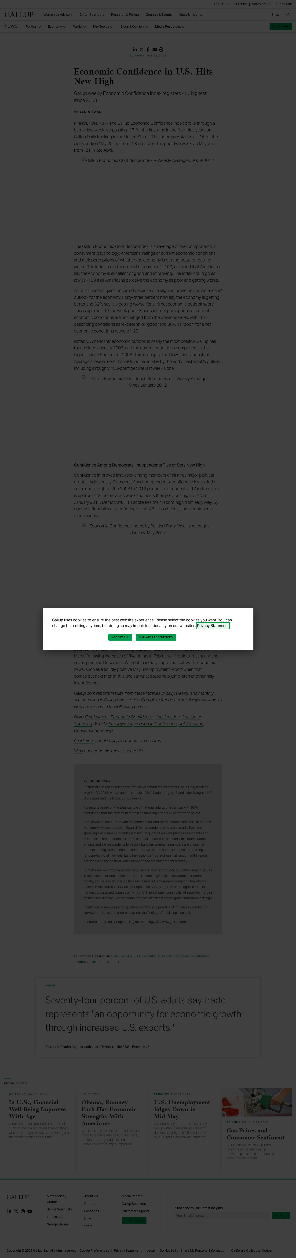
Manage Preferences (156, 637)
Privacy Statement (213, 625)
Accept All (120, 637)
